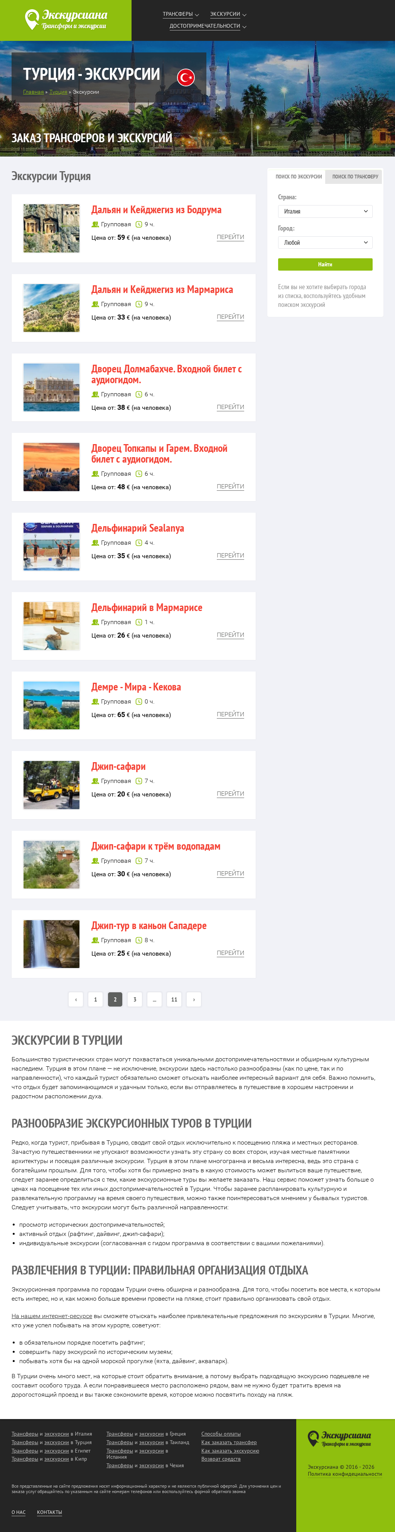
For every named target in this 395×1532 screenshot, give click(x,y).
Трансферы (178, 13)
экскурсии (56, 1433)
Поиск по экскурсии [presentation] (299, 176)
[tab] (296, 177)
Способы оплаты (221, 1433)
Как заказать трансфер (229, 1442)
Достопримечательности (205, 25)
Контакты (49, 1512)
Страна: (287, 196)
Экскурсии (225, 13)
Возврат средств (221, 1458)
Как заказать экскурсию (230, 1450)
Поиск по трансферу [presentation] (355, 176)
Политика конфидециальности (345, 1473)
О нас (18, 1512)
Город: (286, 228)
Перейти (230, 237)
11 (174, 999)
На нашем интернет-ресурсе (52, 1316)
